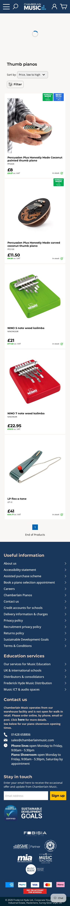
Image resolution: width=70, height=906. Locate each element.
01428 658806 (20, 734)
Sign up (58, 796)
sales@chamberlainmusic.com (32, 740)
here (21, 720)
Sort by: (11, 74)
